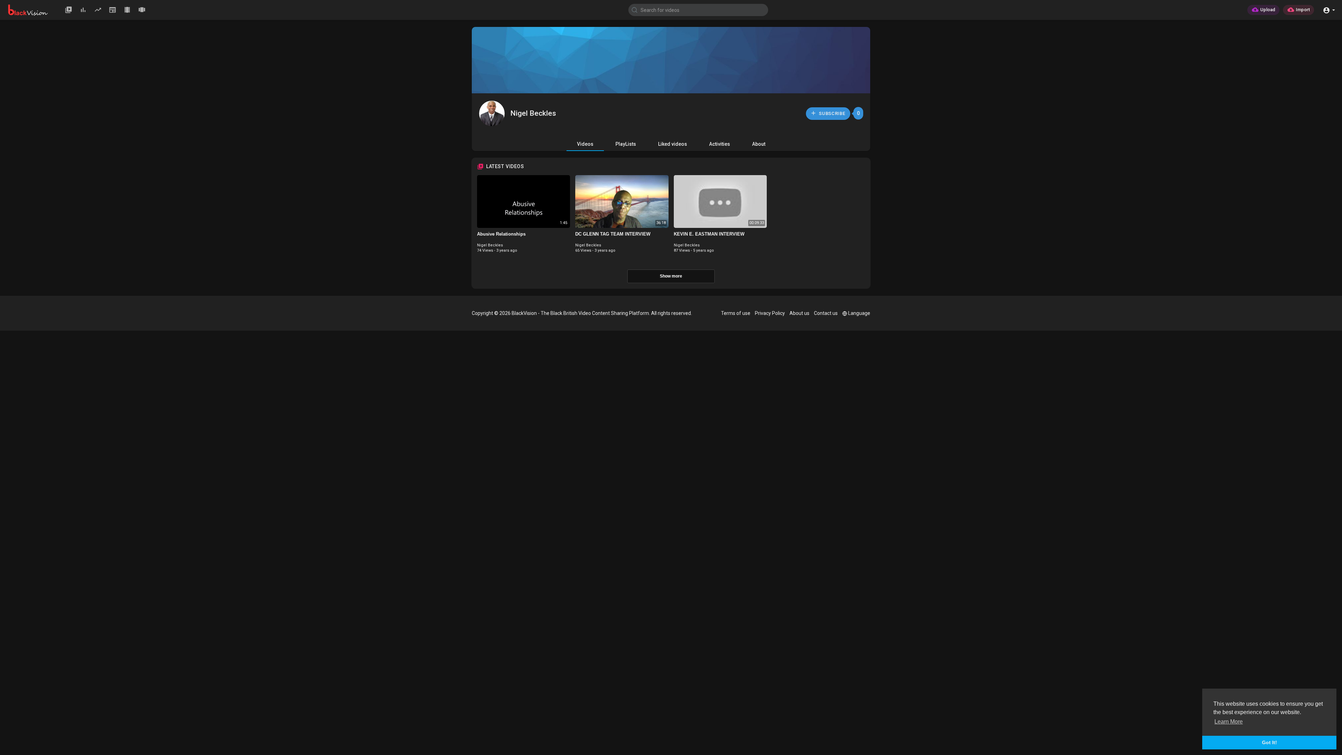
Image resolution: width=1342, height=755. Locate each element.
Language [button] (859, 313)
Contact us (826, 313)
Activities (719, 144)
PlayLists (625, 144)
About (758, 144)
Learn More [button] (1228, 722)
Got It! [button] (1269, 742)
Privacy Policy (770, 313)
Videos (585, 144)
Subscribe (831, 113)
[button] (1329, 9)
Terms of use (735, 313)
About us (799, 313)
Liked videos (672, 144)
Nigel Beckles (533, 113)
